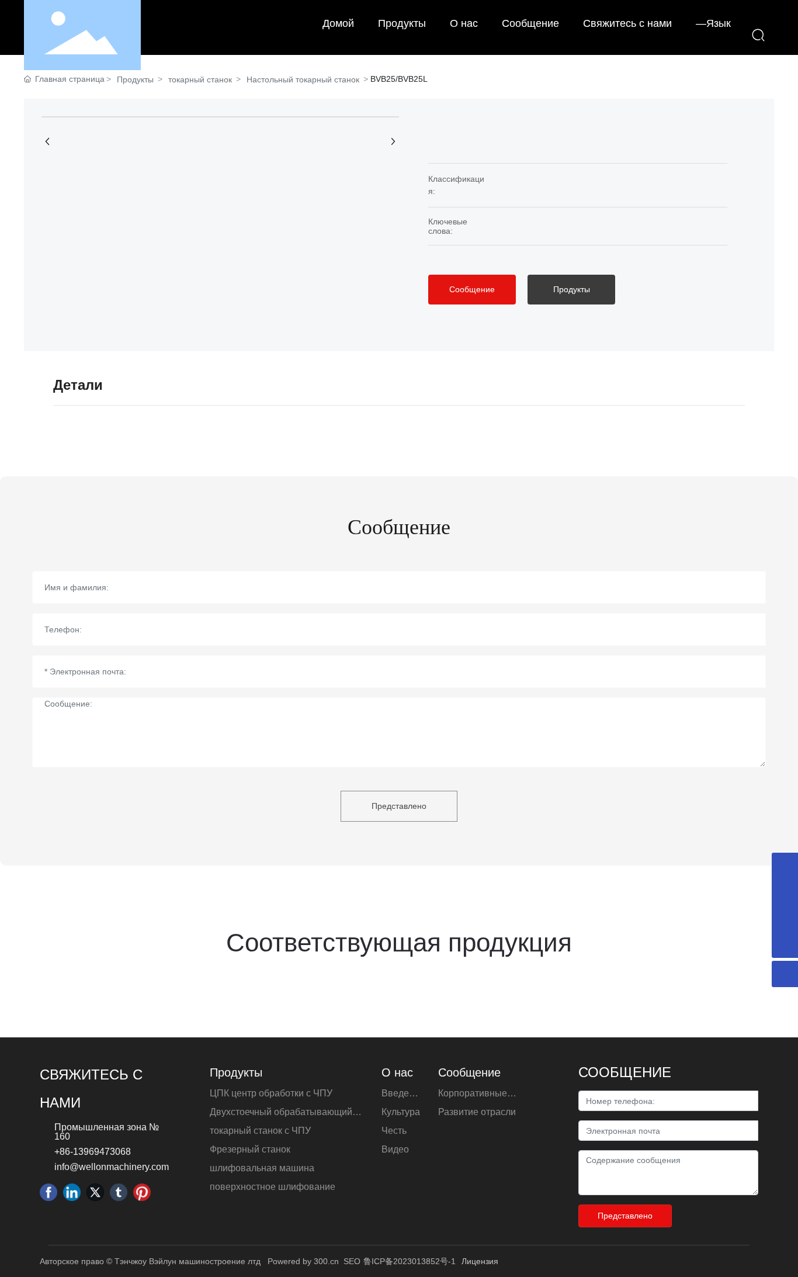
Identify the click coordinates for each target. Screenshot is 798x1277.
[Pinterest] (142, 1192)
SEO (352, 1261)
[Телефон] (785, 866)
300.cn (326, 1261)
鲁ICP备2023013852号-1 (409, 1261)
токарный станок (200, 79)
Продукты (135, 79)
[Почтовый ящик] (785, 892)
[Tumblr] (118, 1192)
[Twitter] (95, 1192)
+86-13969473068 (92, 1152)
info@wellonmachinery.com (111, 1167)
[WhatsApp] (785, 918)
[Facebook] (48, 1192)
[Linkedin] (72, 1192)
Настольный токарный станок (303, 79)
